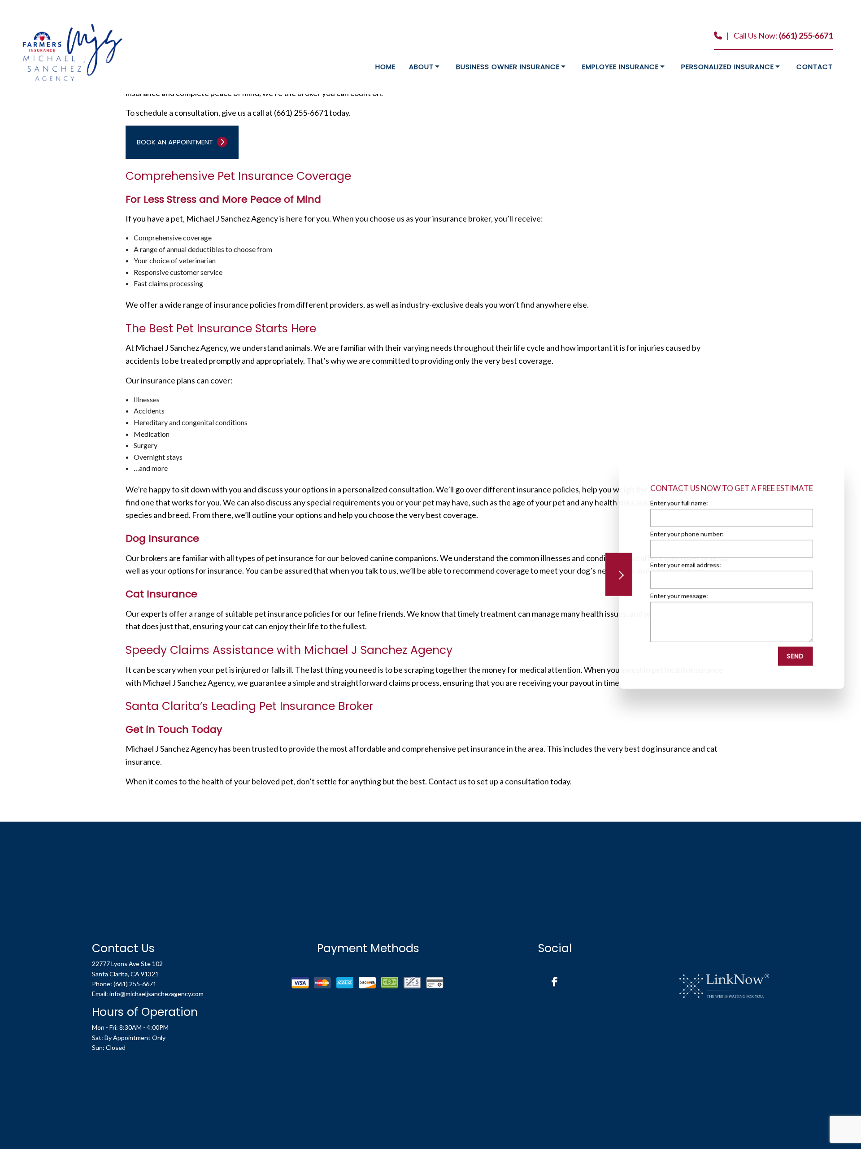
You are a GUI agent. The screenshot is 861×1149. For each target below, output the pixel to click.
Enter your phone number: (686, 534)
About (421, 66)
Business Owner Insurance (508, 66)
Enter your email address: (685, 565)
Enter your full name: (679, 503)
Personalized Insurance (727, 66)
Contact (814, 66)
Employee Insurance (620, 66)
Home (385, 66)
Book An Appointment (176, 142)
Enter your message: (679, 596)
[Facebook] (555, 982)
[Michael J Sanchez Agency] (73, 52)
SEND (795, 656)
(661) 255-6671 (806, 35)
